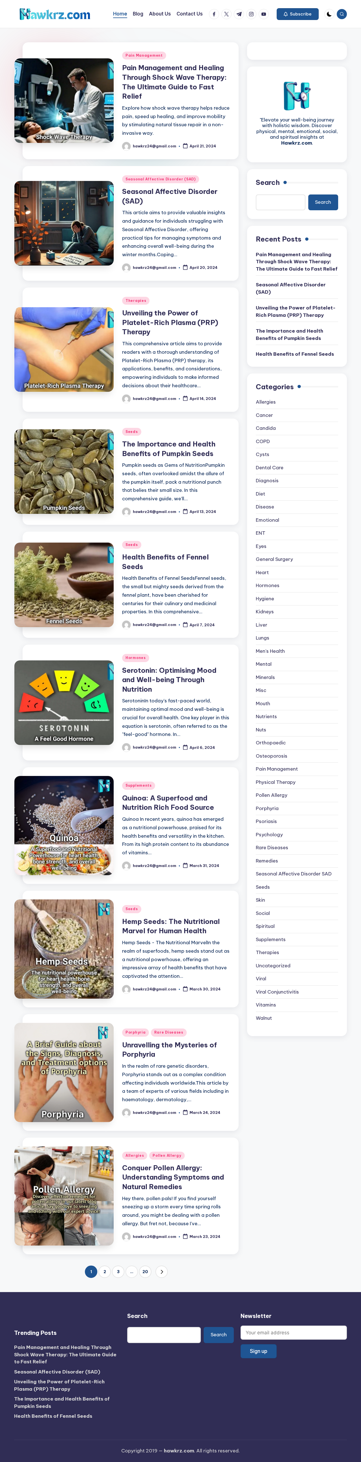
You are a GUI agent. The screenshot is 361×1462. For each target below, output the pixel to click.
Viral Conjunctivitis (277, 992)
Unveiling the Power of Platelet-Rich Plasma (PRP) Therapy (170, 322)
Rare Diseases (168, 1032)
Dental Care (269, 468)
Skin (260, 900)
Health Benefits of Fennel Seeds (295, 354)
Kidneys (265, 612)
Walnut (264, 1018)
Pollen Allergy (167, 1155)
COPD (263, 441)
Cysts (262, 454)
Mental (264, 664)
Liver (261, 625)
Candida (266, 428)
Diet (260, 494)
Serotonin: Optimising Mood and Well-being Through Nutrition (169, 679)
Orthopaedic (271, 743)
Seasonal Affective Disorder (294, 874)
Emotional (267, 520)
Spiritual (265, 926)
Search (268, 182)
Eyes (261, 546)
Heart (262, 572)
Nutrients (266, 716)
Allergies (135, 1155)
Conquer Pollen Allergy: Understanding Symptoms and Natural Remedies (173, 1177)
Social (263, 913)
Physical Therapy (276, 782)
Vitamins (266, 1005)
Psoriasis (266, 821)
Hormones (136, 658)
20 (145, 1271)
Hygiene (265, 599)
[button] (298, 14)
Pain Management (144, 55)
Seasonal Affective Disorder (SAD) (161, 179)
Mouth (263, 703)
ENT (260, 533)
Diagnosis (267, 480)
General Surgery (274, 559)
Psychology (269, 834)
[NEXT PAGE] (161, 1272)
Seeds (132, 432)
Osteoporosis (271, 756)
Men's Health (270, 651)
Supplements (139, 785)
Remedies (267, 861)
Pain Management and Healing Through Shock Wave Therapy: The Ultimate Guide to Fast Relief (297, 261)
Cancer (264, 415)
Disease (265, 507)
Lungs (262, 638)
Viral (261, 979)
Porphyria (136, 1032)
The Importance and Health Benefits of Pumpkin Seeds (289, 334)
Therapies (136, 300)
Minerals (265, 677)
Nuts (261, 730)
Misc (261, 690)
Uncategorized (273, 966)
